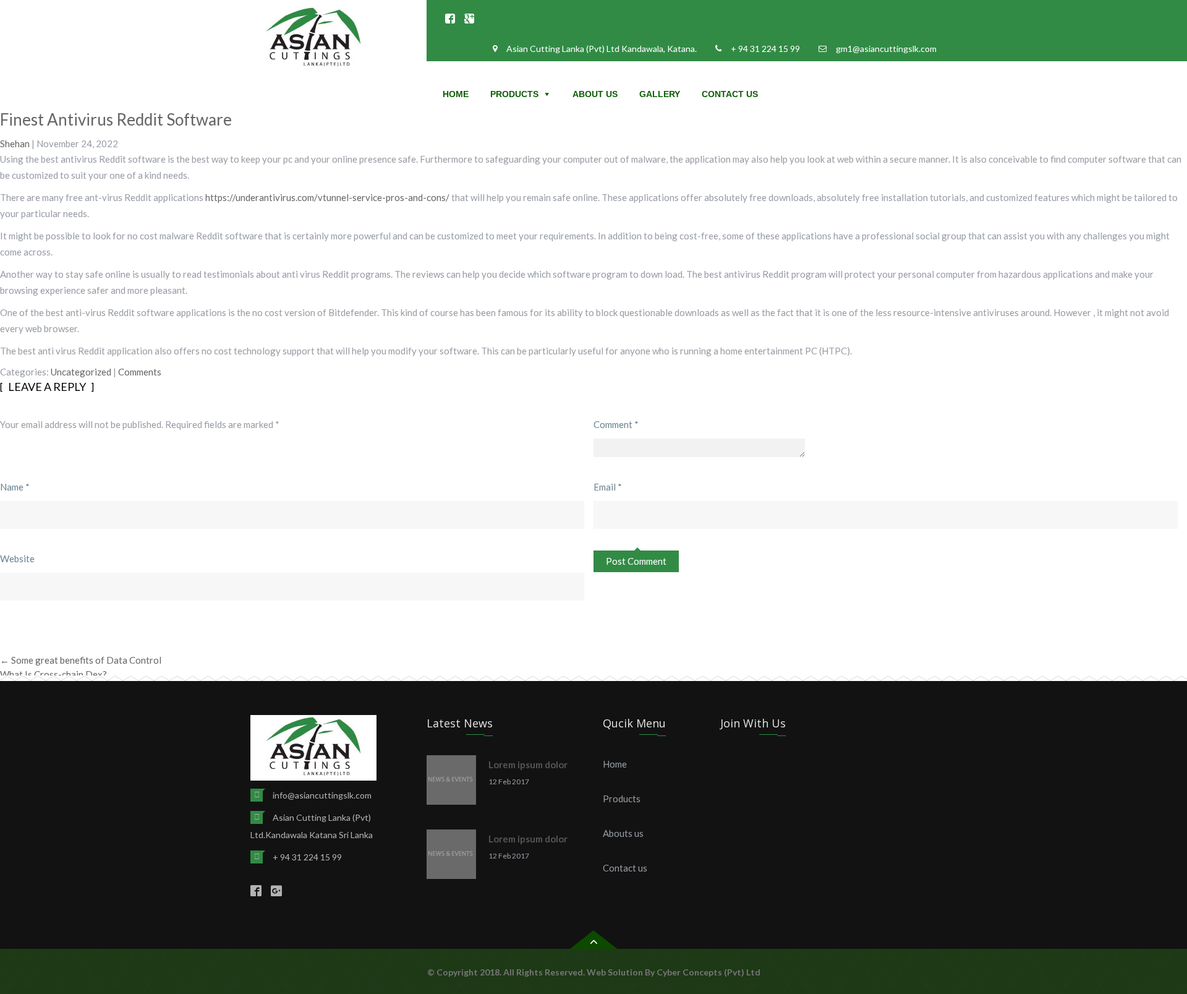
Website (17, 558)
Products (514, 94)
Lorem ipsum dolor (528, 764)
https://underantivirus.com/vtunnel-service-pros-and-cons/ (327, 197)
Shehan (15, 143)
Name (15, 486)
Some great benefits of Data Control (80, 660)
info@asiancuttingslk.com (322, 795)
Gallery (659, 94)
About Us (595, 94)
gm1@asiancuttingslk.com (886, 48)
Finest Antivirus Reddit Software (116, 119)
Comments (139, 371)
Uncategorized (81, 371)
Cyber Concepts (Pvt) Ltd (708, 972)
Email (608, 486)
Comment (616, 424)
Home (456, 94)
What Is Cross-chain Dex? (59, 674)
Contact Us (730, 94)
